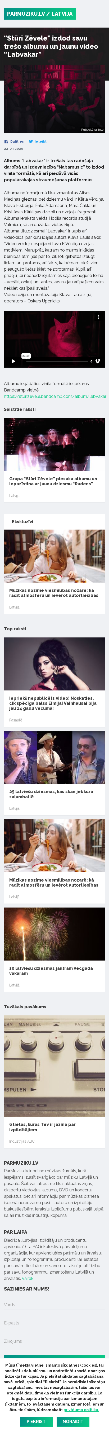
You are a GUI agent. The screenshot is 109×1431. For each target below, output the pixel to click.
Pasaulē (15, 720)
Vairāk (27, 1278)
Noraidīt (73, 1421)
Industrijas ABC (22, 1141)
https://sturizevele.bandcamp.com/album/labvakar (55, 396)
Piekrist (36, 1421)
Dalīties (17, 141)
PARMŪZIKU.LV (26, 14)
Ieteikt (40, 141)
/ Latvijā (59, 14)
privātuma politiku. (81, 1410)
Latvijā (14, 496)
